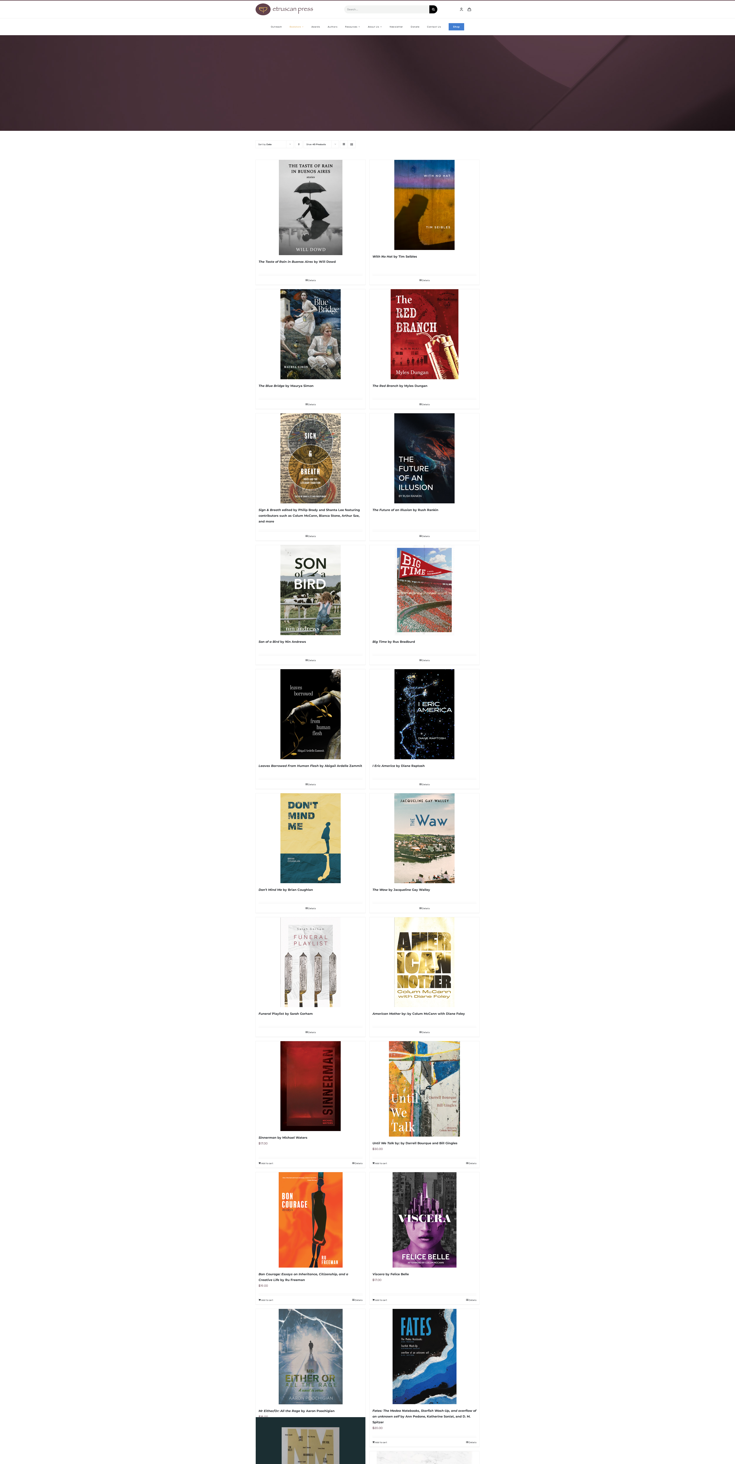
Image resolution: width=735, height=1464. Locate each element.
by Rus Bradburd (393, 642)
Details (312, 280)
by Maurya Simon (286, 386)
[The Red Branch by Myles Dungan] (424, 334)
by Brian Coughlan (286, 890)
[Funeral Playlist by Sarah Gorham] (310, 962)
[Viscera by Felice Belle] (424, 1220)
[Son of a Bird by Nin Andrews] (310, 590)
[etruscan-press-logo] (284, 5)
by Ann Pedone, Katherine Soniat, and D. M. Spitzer (424, 1416)
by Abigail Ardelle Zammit (310, 766)
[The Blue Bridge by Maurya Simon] (310, 334)
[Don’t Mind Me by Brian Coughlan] (310, 838)
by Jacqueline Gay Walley (401, 890)
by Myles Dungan (399, 386)
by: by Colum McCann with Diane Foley (418, 1014)
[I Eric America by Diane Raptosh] (424, 714)
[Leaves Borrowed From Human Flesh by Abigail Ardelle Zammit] (310, 714)
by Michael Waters (283, 1137)
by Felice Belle (390, 1274)
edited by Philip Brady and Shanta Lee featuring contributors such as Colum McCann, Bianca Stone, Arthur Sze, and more (309, 515)
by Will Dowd (297, 262)
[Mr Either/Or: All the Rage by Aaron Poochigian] (310, 1356)
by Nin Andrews (282, 642)
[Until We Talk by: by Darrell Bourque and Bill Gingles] (424, 1089)
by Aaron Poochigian (297, 1411)
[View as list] (351, 144)
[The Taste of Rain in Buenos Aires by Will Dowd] (310, 207)
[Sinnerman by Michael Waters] (310, 1086)
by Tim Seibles (394, 256)
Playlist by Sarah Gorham (286, 1014)
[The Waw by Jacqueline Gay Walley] (424, 838)
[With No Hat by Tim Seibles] (424, 205)
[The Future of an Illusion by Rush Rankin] (424, 458)
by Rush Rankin (405, 510)
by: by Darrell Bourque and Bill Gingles (414, 1143)
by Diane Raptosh (398, 766)
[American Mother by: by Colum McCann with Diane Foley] (424, 962)
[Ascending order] (298, 144)
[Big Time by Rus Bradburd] (424, 590)
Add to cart (267, 1163)
